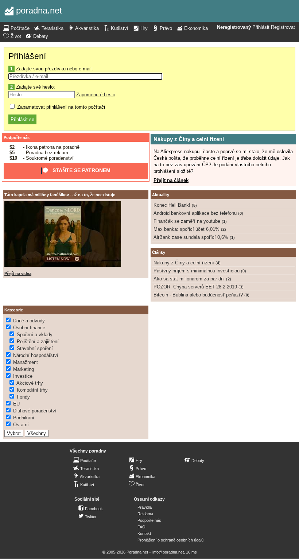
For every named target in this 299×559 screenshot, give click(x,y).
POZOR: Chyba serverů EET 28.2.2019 (195, 287)
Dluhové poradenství (35, 411)
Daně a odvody (29, 320)
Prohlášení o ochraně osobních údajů (170, 540)
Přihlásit (260, 27)
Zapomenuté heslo (95, 94)
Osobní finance (29, 327)
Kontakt (144, 533)
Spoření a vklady (35, 334)
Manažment (25, 362)
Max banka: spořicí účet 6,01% (187, 229)
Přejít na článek (171, 180)
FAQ (141, 527)
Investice (22, 376)
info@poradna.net (168, 552)
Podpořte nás (17, 137)
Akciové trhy (29, 383)
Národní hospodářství (35, 355)
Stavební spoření (35, 348)
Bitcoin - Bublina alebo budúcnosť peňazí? (198, 295)
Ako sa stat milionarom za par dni (189, 279)
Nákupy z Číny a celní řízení (189, 139)
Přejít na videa (17, 273)
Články (158, 252)
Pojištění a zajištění (38, 341)
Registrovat (283, 27)
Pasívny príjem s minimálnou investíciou (197, 270)
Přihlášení (27, 56)
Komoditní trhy (32, 390)
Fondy (23, 397)
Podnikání (23, 417)
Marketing (23, 369)
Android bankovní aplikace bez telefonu (195, 213)
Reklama (145, 514)
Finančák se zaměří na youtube (187, 221)
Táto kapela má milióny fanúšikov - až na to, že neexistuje (59, 195)
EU (16, 404)
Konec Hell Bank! (172, 205)
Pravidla (144, 507)
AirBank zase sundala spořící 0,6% (191, 237)
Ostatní (21, 424)
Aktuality (160, 195)
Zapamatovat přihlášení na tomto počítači (60, 107)
